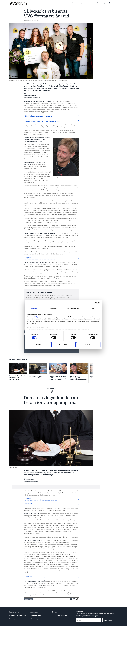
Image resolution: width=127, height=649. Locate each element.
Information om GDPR (59, 615)
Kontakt (54, 612)
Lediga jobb (80, 3)
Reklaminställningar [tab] (73, 308)
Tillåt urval (63, 344)
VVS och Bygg (28, 599)
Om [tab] (93, 308)
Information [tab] (53, 308)
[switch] (53, 337)
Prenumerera (53, 3)
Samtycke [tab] (34, 308)
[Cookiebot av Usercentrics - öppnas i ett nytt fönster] (92, 303)
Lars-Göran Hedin (30, 95)
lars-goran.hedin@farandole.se (32, 97)
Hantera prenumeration (66, 3)
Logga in (115, 3)
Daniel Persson (29, 480)
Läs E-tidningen (101, 3)
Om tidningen (35, 619)
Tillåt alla (88, 344)
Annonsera (90, 3)
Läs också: (38, 116)
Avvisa (38, 344)
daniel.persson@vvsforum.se (31, 481)
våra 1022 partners (37, 317)
